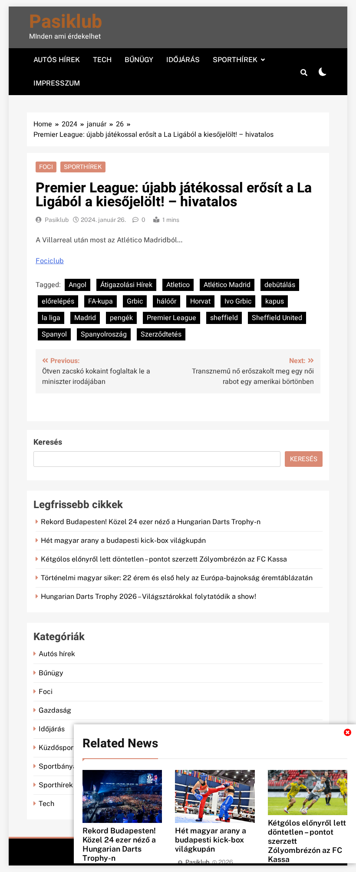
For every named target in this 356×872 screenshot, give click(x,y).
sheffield (224, 318)
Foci (46, 166)
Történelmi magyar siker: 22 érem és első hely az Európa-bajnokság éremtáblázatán (177, 578)
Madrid (85, 318)
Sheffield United (277, 318)
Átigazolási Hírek (126, 285)
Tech (102, 60)
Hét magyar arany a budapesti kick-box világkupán (210, 839)
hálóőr (166, 301)
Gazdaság (55, 710)
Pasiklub (65, 22)
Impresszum (56, 83)
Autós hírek (56, 60)
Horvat (200, 301)
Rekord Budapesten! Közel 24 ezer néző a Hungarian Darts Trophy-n (119, 844)
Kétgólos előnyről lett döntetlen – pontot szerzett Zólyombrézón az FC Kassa (164, 559)
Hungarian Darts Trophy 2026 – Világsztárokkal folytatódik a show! (148, 596)
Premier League (171, 318)
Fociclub (50, 261)
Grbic (135, 301)
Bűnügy (139, 60)
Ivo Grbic (237, 301)
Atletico (178, 285)
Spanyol (54, 334)
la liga (51, 318)
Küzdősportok (61, 747)
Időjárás (183, 60)
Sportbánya (58, 766)
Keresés (47, 442)
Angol (77, 285)
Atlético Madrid (227, 285)
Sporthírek (235, 60)
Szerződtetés (161, 334)
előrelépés (58, 301)
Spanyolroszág (104, 334)
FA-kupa (100, 301)
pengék (121, 318)
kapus (274, 301)
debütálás (279, 285)
